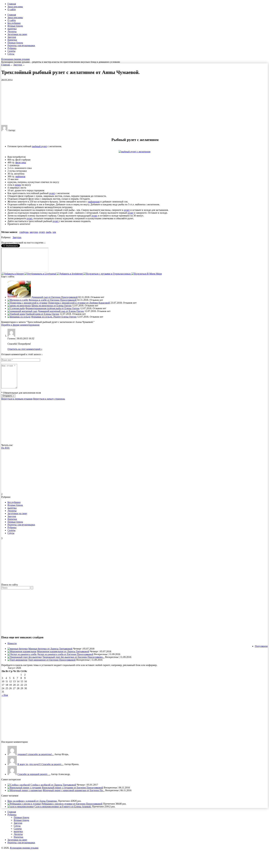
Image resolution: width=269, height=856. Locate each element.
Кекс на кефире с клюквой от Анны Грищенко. (32, 801)
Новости (12, 643)
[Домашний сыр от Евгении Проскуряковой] (19, 297)
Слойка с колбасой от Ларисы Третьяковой (53, 784)
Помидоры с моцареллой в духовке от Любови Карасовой (79, 302)
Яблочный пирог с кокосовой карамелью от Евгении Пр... (74, 790)
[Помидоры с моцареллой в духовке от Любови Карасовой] (27, 302)
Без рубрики (14, 23)
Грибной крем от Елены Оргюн (42, 314)
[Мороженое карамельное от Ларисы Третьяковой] (21, 651)
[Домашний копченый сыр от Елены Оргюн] (22, 311)
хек (54, 232)
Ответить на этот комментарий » (24, 349)
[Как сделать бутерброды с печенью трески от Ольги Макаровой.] (12, 774)
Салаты (11, 51)
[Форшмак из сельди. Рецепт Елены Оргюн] (19, 316)
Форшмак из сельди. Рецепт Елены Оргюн (54, 316)
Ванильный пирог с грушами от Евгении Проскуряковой (72, 787)
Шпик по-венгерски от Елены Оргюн (51, 305)
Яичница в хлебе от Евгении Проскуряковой (53, 300)
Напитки (12, 40)
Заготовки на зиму (17, 34)
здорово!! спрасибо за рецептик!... (35, 754)
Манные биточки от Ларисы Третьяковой (50, 648)
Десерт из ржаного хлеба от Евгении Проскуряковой (65, 654)
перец (18, 185)
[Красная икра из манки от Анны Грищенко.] (12, 754)
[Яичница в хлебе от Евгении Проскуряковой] (17, 300)
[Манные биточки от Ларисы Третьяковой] (17, 648)
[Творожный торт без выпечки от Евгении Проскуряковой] (24, 657)
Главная (11, 3)
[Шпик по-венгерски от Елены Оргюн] (19, 305)
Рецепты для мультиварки (21, 45)
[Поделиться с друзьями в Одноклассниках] (107, 273)
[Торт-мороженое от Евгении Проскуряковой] (17, 660)
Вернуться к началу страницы (49, 398)
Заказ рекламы (15, 6)
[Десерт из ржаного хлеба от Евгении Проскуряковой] (21, 654)
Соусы (10, 54)
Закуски (11, 37)
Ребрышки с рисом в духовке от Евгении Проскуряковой (72, 803)
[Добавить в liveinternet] (70, 273)
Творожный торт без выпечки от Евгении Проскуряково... (73, 657)
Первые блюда (15, 42)
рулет (52, 193)
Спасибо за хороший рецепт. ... (33, 774)
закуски (34, 232)
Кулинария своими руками (15, 59)
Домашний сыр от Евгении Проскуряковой (54, 297)
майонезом (94, 201)
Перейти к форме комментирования (20, 325)
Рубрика (11, 48)
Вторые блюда (15, 26)
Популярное (261, 646)
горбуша (23, 232)
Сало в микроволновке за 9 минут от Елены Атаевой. (62, 806)
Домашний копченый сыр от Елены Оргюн (61, 311)
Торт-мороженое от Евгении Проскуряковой (52, 660)
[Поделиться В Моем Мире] (146, 273)
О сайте (11, 9)
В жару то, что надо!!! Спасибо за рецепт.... (40, 764)
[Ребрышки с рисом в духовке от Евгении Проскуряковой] (24, 803)
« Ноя (5, 695)
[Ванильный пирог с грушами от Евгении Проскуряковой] (24, 787)
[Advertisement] (94, 103)
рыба (48, 232)
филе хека (20, 162)
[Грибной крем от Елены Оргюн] (16, 314)
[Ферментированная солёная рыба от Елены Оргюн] (16, 308)
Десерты (12, 31)
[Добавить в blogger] (12, 273)
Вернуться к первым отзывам (17, 398)
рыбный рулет (39, 146)
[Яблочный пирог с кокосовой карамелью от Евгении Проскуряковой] (24, 790)
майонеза (20, 176)
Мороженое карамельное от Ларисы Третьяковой (63, 651)
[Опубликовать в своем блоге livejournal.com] (40, 273)
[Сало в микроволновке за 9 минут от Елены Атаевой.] (20, 806)
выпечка (12, 28)
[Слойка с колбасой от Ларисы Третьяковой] (18, 784)
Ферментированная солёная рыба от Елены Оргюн (52, 308)
